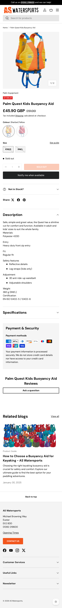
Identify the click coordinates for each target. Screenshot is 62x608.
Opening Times (11, 532)
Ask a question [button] (31, 390)
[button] (51, 10)
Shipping (19, 115)
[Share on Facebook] (18, 200)
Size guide (54, 142)
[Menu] (57, 10)
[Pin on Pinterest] (24, 200)
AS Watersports (16, 601)
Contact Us (13, 541)
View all (55, 416)
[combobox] (31, 18)
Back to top (31, 496)
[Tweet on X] (13, 200)
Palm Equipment (10, 93)
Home (5, 27)
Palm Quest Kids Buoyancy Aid (22, 27)
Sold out (42, 167)
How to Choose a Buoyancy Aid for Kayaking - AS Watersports (28, 458)
